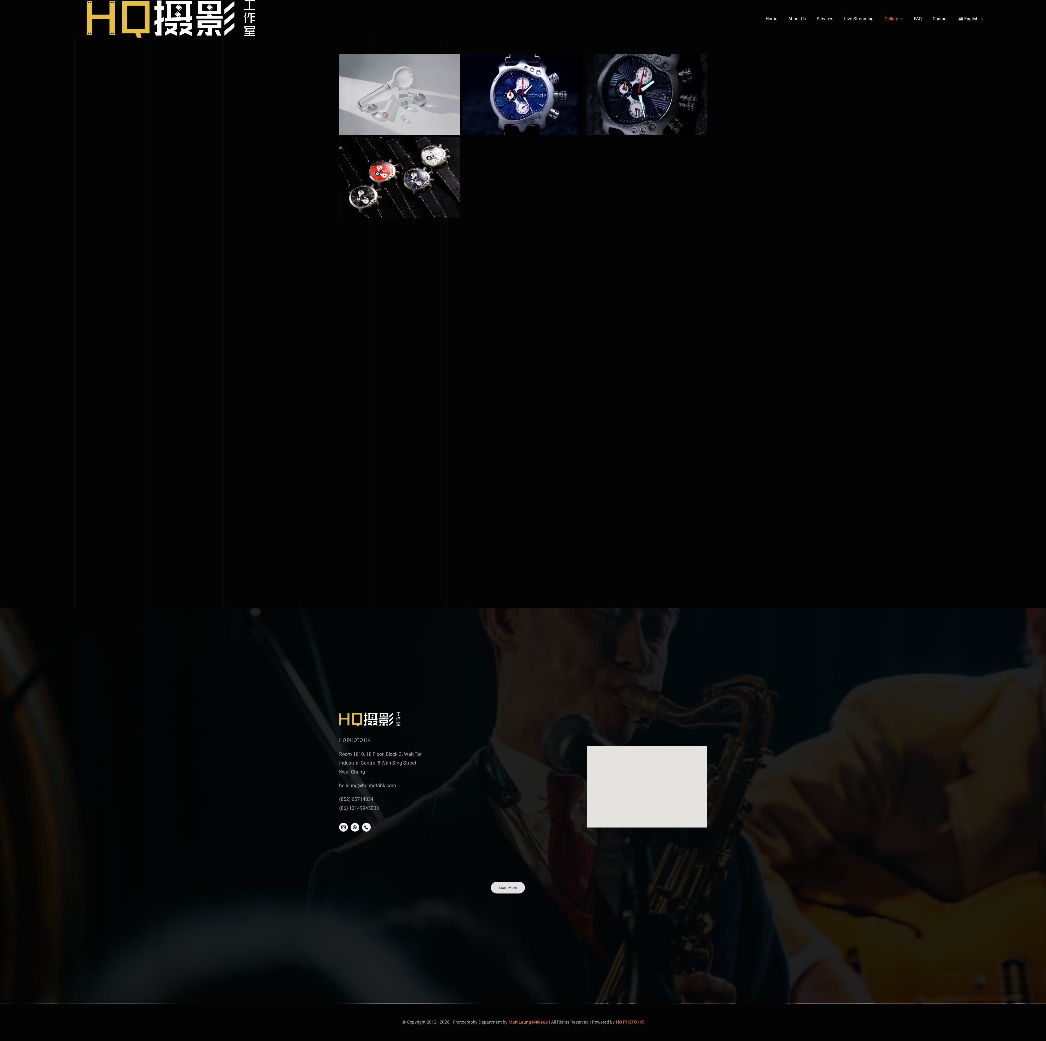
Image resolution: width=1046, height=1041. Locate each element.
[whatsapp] (355, 827)
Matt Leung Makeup (528, 1022)
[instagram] (343, 827)
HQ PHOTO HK (630, 1022)
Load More (508, 887)
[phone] (366, 827)
